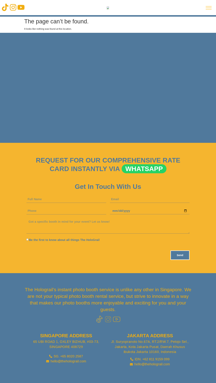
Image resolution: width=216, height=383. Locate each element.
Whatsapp (144, 169)
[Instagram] (13, 7)
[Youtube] (21, 7)
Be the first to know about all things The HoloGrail (64, 240)
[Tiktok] (5, 7)
